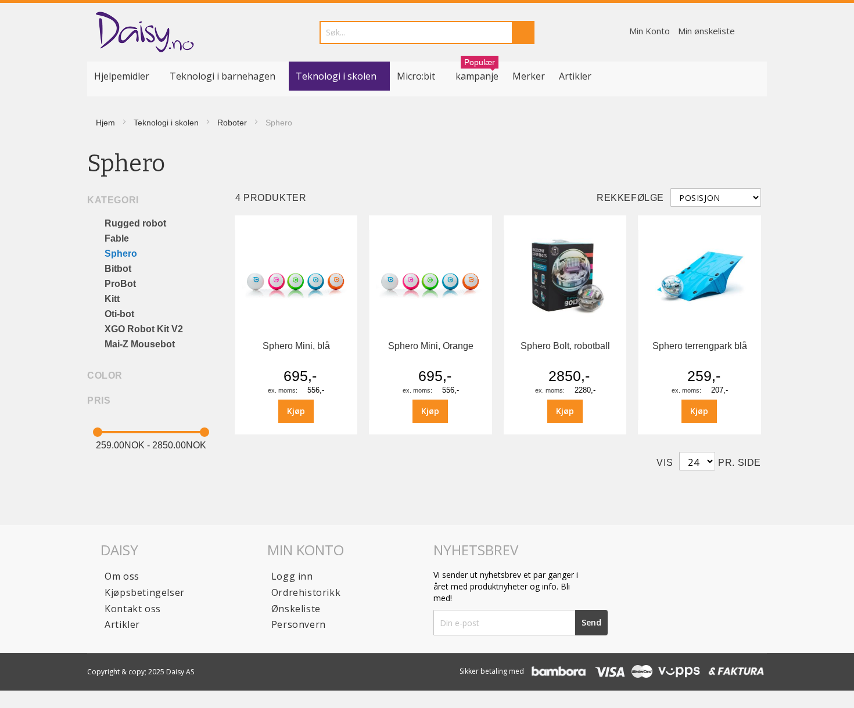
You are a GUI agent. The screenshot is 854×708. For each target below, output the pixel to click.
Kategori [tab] (113, 200)
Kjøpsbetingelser (145, 592)
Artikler (575, 76)
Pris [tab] (98, 400)
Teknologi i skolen (166, 122)
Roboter (232, 122)
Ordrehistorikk (305, 592)
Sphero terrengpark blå (699, 346)
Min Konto (649, 31)
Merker (528, 76)
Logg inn (292, 576)
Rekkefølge (630, 198)
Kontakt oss (133, 608)
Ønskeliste (296, 608)
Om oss (122, 576)
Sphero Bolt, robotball (565, 346)
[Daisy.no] (144, 32)
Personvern (298, 624)
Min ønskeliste (706, 31)
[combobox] (427, 32)
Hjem (105, 122)
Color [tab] (105, 375)
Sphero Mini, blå (296, 346)
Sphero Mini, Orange (430, 346)
